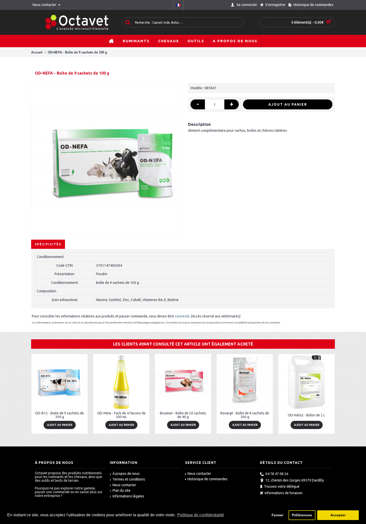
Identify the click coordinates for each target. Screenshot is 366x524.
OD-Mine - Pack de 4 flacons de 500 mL (121, 415)
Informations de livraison (284, 493)
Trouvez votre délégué (282, 487)
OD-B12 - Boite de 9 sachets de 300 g (59, 415)
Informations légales (128, 496)
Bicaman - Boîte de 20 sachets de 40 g (183, 415)
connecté (182, 316)
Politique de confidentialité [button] (200, 515)
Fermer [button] (277, 515)
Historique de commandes (207, 479)
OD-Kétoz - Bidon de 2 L (306, 415)
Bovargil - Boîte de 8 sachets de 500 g (244, 415)
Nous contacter (124, 485)
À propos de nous (126, 474)
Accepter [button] (338, 515)
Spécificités (48, 244)
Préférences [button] (302, 515)
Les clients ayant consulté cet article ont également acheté (183, 344)
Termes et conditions (129, 479)
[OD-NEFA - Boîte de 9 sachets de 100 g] (107, 159)
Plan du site (121, 490)
